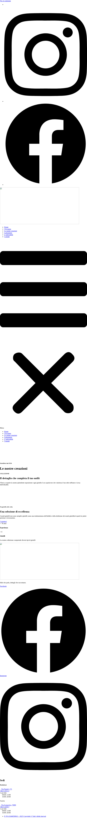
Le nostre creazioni (10, 231)
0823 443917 (4, 807)
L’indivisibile (8, 235)
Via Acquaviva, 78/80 (8, 805)
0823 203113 (4, 791)
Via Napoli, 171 (6, 789)
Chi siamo (7, 229)
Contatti (7, 237)
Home (6, 227)
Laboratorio (8, 233)
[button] (43, 334)
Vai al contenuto (5, 1)
